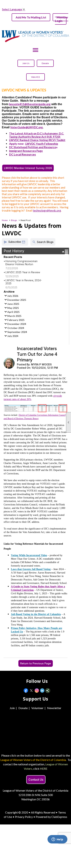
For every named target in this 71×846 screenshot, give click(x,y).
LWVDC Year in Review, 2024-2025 (23, 282)
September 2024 (17, 331)
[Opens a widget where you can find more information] (57, 839)
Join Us (25, 63)
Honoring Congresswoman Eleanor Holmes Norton (21, 263)
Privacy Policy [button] (24, 816)
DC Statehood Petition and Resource (32, 147)
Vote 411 (35, 77)
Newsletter (54, 708)
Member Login (61, 19)
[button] (15, 242)
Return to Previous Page (35, 663)
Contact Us (35, 779)
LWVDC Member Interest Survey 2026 (28, 168)
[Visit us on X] (31, 690)
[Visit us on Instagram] (37, 690)
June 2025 (13, 303)
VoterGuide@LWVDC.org (26, 127)
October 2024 (15, 327)
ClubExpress (59, 816)
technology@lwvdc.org (47, 210)
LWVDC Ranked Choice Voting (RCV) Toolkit (37, 140)
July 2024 (12, 335)
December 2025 (16, 299)
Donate (45, 63)
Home (5, 220)
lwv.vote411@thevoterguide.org (30, 104)
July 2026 (12, 295)
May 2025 (13, 307)
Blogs (14, 220)
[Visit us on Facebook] (26, 690)
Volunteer (37, 708)
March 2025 (14, 315)
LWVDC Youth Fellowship (41, 143)
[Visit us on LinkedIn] (42, 690)
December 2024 (16, 323)
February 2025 (15, 319)
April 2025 (13, 311)
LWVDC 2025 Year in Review (22, 272)
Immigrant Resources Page (26, 150)
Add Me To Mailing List (31, 17)
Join (12, 708)
